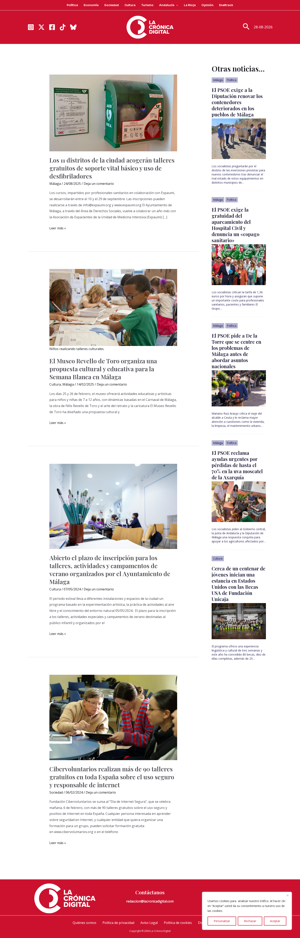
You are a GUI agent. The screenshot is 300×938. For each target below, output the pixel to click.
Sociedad (111, 5)
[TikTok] (62, 27)
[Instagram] (31, 27)
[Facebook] (52, 27)
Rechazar (250, 921)
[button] (176, 5)
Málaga (55, 183)
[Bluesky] (73, 27)
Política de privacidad (118, 922)
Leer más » (57, 228)
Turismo (147, 5)
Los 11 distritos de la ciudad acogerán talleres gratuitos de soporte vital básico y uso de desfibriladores (111, 168)
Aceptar (275, 921)
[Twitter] (41, 27)
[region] (247, 911)
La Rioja (190, 5)
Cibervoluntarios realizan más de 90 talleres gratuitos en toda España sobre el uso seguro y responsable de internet (111, 777)
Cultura (130, 5)
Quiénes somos (84, 922)
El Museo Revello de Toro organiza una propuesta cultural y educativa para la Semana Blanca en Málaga (103, 369)
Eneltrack (226, 5)
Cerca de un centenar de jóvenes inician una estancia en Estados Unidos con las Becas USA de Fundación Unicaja (238, 583)
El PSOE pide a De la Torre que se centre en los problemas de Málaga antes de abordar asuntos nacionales (236, 350)
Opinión (207, 5)
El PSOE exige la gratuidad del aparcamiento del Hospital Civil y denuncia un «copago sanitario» (235, 224)
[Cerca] (287, 895)
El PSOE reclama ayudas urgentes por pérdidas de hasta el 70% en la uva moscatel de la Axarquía (237, 465)
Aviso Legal (149, 922)
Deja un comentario (99, 183)
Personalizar (222, 921)
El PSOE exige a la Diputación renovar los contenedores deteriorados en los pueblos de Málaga (237, 102)
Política (72, 5)
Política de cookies (178, 922)
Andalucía (166, 5)
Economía (91, 5)
